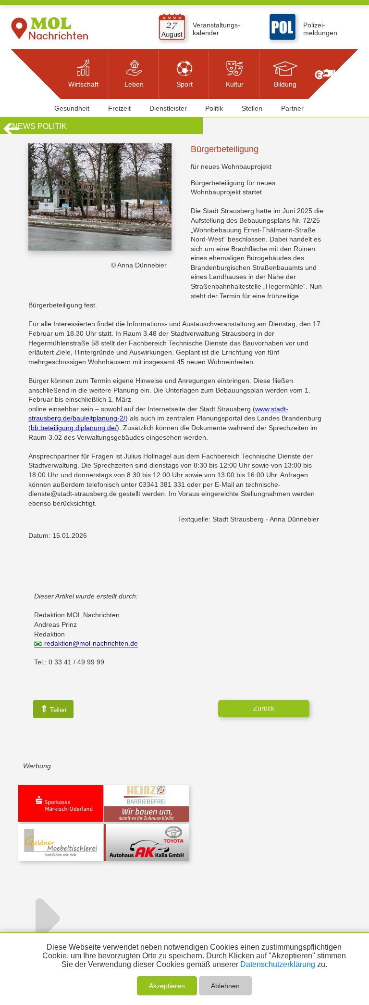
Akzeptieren (167, 986)
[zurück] (11, 133)
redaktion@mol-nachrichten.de (91, 643)
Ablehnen (225, 986)
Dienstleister (168, 108)
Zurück (263, 708)
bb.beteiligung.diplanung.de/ (74, 428)
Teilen (53, 709)
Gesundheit (71, 108)
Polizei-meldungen (320, 29)
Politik (214, 108)
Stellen (252, 108)
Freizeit (119, 108)
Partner (292, 108)
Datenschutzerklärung (277, 964)
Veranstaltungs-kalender (216, 29)
